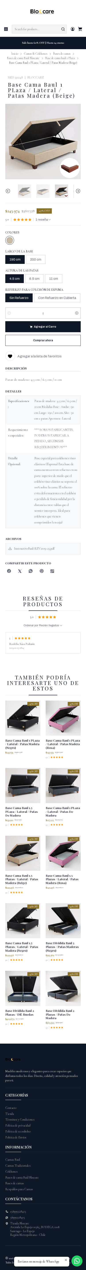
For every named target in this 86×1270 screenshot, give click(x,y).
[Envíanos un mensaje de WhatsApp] (76, 1260)
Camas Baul (12, 1160)
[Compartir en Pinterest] (41, 571)
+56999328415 (18, 1211)
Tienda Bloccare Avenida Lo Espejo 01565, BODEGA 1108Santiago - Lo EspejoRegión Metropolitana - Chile (34, 1229)
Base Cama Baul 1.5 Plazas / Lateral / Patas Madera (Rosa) (62, 879)
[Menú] (6, 29)
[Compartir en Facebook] (9, 571)
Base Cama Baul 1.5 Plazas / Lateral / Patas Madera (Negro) (21, 946)
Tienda (9, 1114)
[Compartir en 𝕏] (20, 571)
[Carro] (80, 29)
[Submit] (63, 29)
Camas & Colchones (35, 53)
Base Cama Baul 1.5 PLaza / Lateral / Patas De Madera (21, 811)
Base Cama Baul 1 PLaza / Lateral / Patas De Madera (63, 811)
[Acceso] (72, 29)
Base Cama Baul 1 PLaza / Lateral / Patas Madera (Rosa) (63, 744)
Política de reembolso (17, 1131)
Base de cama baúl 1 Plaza (60, 58)
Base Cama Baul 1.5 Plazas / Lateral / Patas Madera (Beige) (21, 879)
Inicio (14, 53)
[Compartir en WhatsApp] (30, 571)
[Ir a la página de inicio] (43, 12)
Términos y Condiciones (20, 1119)
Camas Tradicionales (18, 1165)
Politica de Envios (15, 1137)
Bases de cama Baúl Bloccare (23, 58)
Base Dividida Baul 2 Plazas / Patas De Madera (60, 1014)
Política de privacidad (17, 1125)
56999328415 (17, 1217)
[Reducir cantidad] (9, 313)
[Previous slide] (8, 191)
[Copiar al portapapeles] (52, 571)
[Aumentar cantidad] (76, 313)
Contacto (10, 1108)
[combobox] (39, 29)
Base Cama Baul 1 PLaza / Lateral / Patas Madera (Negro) (22, 744)
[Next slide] (77, 191)
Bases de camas (62, 53)
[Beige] (9, 240)
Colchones (11, 1171)
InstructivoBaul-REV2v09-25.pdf (34, 548)
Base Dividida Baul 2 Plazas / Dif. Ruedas (19, 1012)
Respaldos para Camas (19, 1189)
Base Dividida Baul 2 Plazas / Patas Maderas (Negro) (62, 946)
